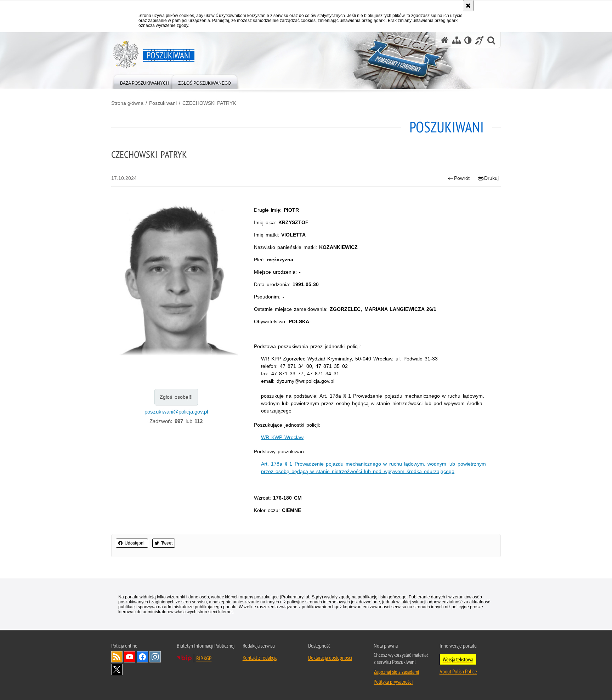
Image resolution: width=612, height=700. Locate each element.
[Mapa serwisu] (456, 40)
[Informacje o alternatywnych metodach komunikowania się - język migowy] (479, 40)
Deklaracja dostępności (330, 657)
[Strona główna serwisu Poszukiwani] (445, 40)
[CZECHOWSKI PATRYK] (176, 278)
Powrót (462, 178)
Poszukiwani (163, 103)
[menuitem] (144, 81)
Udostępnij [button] (135, 543)
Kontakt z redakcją (260, 657)
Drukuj (491, 178)
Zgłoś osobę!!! (176, 397)
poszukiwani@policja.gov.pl (176, 412)
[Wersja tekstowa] (468, 40)
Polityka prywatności (393, 681)
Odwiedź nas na (129, 656)
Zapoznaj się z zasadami (396, 671)
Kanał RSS (117, 656)
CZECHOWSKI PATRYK (209, 103)
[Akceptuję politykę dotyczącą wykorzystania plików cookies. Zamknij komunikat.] (468, 5)
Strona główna (127, 103)
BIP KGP (203, 658)
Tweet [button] (166, 543)
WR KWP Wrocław (282, 437)
